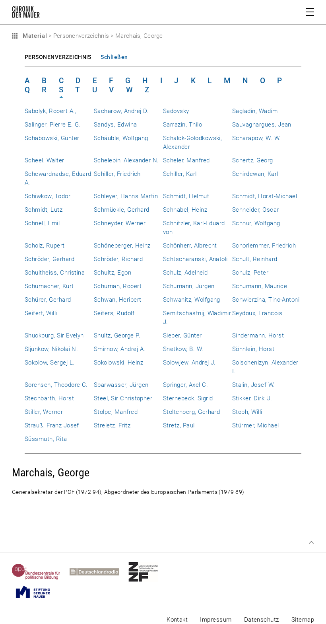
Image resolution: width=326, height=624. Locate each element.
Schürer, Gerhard (48, 299)
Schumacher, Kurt (49, 286)
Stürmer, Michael (255, 425)
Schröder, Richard (118, 259)
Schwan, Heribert (118, 299)
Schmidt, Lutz (43, 209)
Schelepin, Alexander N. (126, 160)
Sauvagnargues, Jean (261, 124)
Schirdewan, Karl (255, 173)
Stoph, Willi (247, 411)
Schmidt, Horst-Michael (264, 196)
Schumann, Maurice (259, 286)
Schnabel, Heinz (185, 209)
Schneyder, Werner (120, 223)
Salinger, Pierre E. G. (53, 124)
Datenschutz (261, 619)
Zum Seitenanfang (311, 542)
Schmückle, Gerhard (121, 209)
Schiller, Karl (180, 173)
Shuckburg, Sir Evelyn (54, 335)
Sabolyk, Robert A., (50, 111)
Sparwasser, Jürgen (121, 384)
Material (34, 35)
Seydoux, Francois (257, 313)
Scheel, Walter (44, 160)
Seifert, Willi (41, 313)
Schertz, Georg (252, 160)
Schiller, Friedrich (117, 173)
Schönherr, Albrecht (190, 245)
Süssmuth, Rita (46, 439)
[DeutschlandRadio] (99, 572)
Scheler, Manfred (186, 160)
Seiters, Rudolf (114, 313)
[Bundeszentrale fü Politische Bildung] (41, 572)
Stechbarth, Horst (49, 398)
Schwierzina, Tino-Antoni (265, 299)
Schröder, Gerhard (49, 259)
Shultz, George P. (117, 335)
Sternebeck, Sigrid (188, 398)
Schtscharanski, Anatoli (195, 259)
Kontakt (177, 619)
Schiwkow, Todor (47, 196)
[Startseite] (26, 13)
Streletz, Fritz (112, 425)
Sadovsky (176, 111)
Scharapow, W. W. (256, 138)
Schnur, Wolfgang (256, 223)
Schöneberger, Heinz (122, 245)
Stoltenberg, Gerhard (191, 411)
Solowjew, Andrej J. (189, 362)
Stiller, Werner (44, 411)
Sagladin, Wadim (254, 111)
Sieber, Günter (182, 335)
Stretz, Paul (179, 425)
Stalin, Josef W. (253, 384)
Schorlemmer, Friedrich (264, 245)
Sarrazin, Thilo (182, 124)
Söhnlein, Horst (253, 349)
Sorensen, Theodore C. (56, 384)
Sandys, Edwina (115, 124)
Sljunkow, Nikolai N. (51, 349)
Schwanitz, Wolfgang (191, 299)
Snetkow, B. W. (183, 349)
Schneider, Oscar (255, 209)
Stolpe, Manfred (116, 411)
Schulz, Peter (250, 272)
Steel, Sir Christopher (123, 398)
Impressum (215, 619)
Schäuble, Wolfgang (121, 138)
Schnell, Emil (42, 223)
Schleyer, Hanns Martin (126, 196)
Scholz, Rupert (45, 245)
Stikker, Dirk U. (252, 398)
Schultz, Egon (112, 272)
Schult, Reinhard (254, 259)
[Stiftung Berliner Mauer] (37, 592)
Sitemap (302, 619)
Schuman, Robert (118, 286)
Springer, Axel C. (185, 384)
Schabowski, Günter (52, 138)
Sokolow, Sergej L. (49, 362)
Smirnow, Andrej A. (119, 349)
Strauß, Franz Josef (52, 425)
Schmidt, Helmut (186, 196)
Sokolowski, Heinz (118, 362)
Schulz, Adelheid (185, 272)
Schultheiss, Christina (55, 272)
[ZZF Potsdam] (147, 572)
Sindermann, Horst (258, 335)
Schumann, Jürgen (189, 286)
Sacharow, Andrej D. (121, 111)
